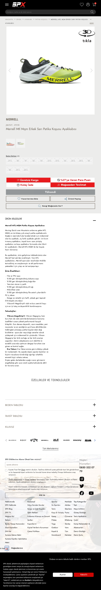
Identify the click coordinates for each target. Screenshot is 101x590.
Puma (67, 512)
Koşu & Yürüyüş (58, 512)
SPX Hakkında (10, 505)
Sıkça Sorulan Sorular (35, 505)
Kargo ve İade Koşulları (36, 509)
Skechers (68, 509)
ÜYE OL (42, 495)
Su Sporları (56, 505)
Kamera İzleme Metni (13, 535)
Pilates (54, 520)
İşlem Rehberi (32, 512)
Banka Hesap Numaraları (15, 524)
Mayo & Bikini (79, 509)
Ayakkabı (28, 19)
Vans (67, 527)
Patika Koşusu (41, 19)
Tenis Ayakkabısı (80, 516)
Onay (23, 469)
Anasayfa (9, 19)
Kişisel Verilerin (30, 479)
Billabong (68, 520)
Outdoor (55, 527)
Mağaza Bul (9, 516)
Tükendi (50, 192)
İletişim (8, 520)
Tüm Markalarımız (50, 448)
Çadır (76, 520)
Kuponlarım (31, 524)
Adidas (67, 505)
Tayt (75, 505)
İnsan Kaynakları (11, 527)
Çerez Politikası (33, 531)
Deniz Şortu (78, 535)
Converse (68, 516)
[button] (91, 70)
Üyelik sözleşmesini (15, 479)
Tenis (53, 509)
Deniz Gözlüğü (79, 531)
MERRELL (12, 119)
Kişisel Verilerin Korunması (37, 527)
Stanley (67, 524)
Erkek (18, 19)
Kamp (54, 516)
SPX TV (8, 512)
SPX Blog (8, 509)
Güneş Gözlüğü (80, 512)
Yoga (53, 524)
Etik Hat (8, 531)
